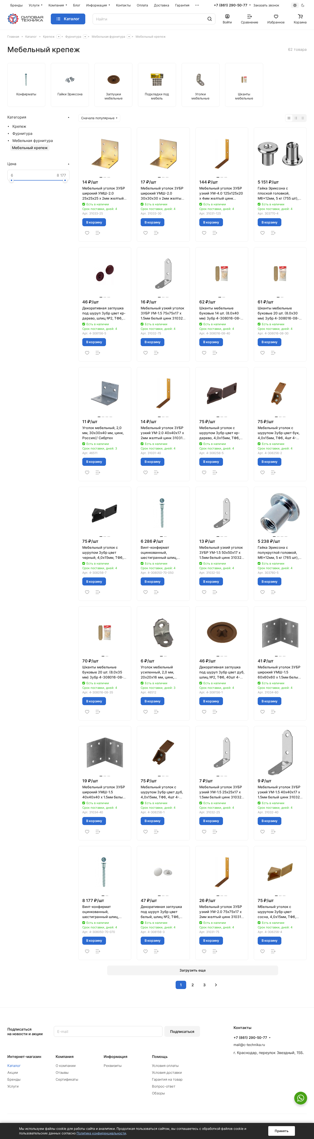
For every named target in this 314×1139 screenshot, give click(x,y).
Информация (115, 1056)
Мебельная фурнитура (32, 140)
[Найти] (209, 19)
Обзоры (158, 1093)
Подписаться (182, 1031)
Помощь (160, 1056)
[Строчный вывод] (295, 118)
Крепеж (19, 126)
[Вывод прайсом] (302, 118)
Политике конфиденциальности (101, 1133)
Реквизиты (113, 1065)
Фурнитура (22, 133)
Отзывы (62, 1072)
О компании (66, 1065)
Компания (65, 1056)
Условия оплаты (165, 1065)
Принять (281, 1131)
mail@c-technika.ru (249, 1045)
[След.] (216, 985)
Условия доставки (167, 1072)
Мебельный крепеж (30, 147)
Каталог (14, 1065)
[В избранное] (87, 233)
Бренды (13, 1079)
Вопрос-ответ (163, 1086)
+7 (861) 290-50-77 (230, 5)
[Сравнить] (98, 233)
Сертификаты (67, 1079)
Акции (12, 1072)
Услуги (13, 1086)
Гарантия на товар (167, 1079)
